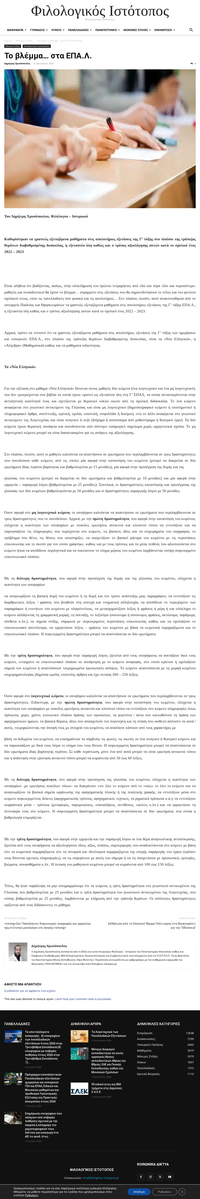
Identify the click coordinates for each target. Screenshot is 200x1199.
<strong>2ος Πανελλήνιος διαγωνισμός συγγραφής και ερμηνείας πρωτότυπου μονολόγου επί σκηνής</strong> (47, 925)
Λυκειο (56, 30)
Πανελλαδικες (78, 30)
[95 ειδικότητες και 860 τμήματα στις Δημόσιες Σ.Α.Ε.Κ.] (79, 1089)
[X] (160, 1177)
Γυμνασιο (37, 30)
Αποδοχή (139, 1191)
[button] (191, 30)
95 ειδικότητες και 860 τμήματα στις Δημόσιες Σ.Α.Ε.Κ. (106, 1088)
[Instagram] (150, 1177)
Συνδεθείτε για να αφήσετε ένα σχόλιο (29, 990)
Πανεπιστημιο (106, 30)
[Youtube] (170, 1177)
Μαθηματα (15, 30)
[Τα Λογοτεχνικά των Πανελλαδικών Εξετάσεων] (79, 1036)
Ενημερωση (163, 30)
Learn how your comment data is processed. (83, 999)
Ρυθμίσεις (31, 1195)
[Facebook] (141, 1177)
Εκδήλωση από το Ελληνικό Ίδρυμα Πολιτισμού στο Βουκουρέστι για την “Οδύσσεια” (152, 925)
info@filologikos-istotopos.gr (100, 1178)
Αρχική (8, 40)
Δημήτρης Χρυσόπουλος (17, 63)
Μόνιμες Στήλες (24, 40)
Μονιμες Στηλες (135, 30)
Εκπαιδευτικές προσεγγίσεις (37, 46)
